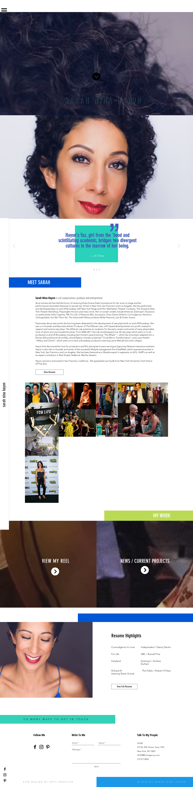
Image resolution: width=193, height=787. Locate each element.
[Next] (179, 246)
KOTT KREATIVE (62, 782)
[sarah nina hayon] (35, 747)
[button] (4, 11)
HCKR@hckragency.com (148, 755)
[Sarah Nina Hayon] (5, 769)
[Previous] (14, 246)
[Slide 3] (99, 269)
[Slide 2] (96, 269)
